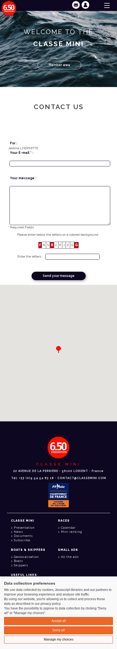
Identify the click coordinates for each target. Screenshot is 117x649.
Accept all (58, 621)
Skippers (21, 565)
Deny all (59, 630)
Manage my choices (58, 639)
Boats (18, 561)
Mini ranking (71, 532)
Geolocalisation (26, 557)
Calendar (68, 528)
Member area (59, 65)
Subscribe (22, 540)
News (18, 532)
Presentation (24, 528)
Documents (23, 536)
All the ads (70, 557)
